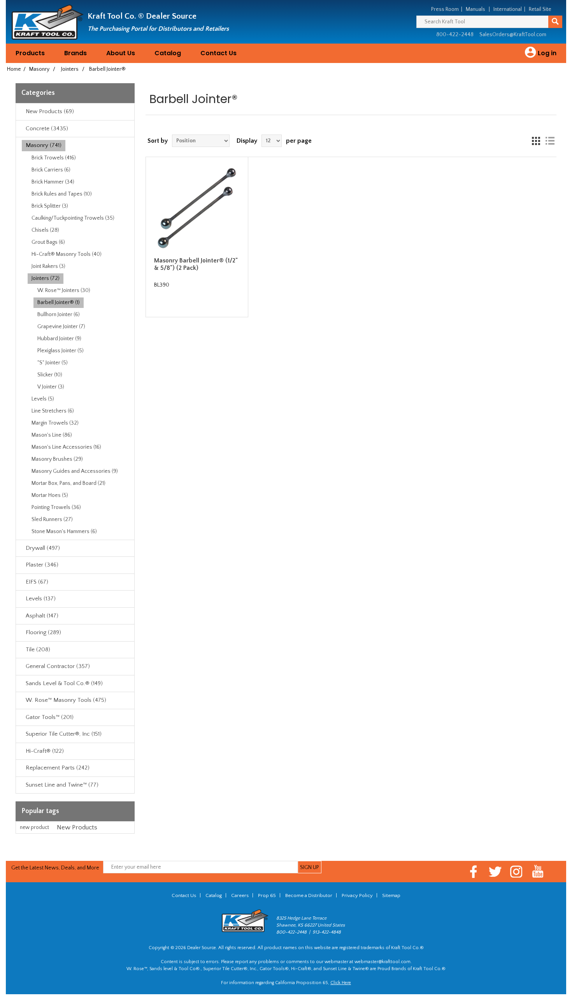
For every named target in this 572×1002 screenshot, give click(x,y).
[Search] (555, 22)
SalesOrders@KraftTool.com (512, 34)
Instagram (516, 871)
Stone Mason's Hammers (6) (64, 531)
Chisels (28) (45, 230)
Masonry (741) (43, 145)
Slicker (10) (49, 375)
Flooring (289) (43, 632)
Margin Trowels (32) (55, 423)
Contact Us (218, 53)
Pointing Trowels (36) (56, 507)
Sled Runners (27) (52, 519)
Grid (535, 141)
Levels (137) (41, 598)
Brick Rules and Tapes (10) (62, 194)
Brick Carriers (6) (51, 170)
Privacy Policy (357, 895)
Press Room (445, 9)
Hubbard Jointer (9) (59, 339)
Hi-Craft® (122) (45, 751)
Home (14, 69)
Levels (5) (43, 399)
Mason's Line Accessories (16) (66, 447)
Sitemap (391, 895)
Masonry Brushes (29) (57, 459)
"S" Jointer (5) (52, 363)
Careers (240, 895)
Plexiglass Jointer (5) (60, 351)
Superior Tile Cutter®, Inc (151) (64, 734)
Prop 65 (267, 895)
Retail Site (540, 9)
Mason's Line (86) (52, 435)
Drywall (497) (43, 548)
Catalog (167, 53)
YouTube (538, 871)
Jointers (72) (46, 278)
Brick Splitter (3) (50, 206)
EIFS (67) (37, 582)
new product (34, 827)
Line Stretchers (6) (53, 411)
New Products (77, 827)
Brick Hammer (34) (53, 182)
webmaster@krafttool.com (382, 961)
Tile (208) (38, 649)
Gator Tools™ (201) (50, 717)
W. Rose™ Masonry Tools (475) (66, 700)
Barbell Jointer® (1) (58, 302)
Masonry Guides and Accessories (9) (75, 471)
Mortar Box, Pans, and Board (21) (68, 483)
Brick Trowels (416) (54, 158)
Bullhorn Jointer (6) (58, 314)
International (507, 9)
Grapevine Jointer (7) (61, 327)
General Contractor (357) (58, 666)
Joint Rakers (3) (48, 266)
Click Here (340, 982)
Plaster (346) (42, 564)
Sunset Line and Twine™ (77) (62, 785)
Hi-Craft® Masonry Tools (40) (67, 254)
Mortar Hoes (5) (50, 495)
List (549, 141)
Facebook (474, 871)
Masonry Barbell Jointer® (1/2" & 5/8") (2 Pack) (196, 264)
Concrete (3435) (47, 128)
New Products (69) (50, 111)
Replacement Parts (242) (57, 767)
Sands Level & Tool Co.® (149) (64, 683)
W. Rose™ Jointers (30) (63, 290)
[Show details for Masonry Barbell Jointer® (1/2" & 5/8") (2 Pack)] (197, 208)
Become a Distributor (308, 895)
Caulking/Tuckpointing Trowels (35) (73, 218)
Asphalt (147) (42, 615)
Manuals (475, 9)
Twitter (495, 871)
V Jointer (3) (50, 387)
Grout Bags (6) (48, 242)
